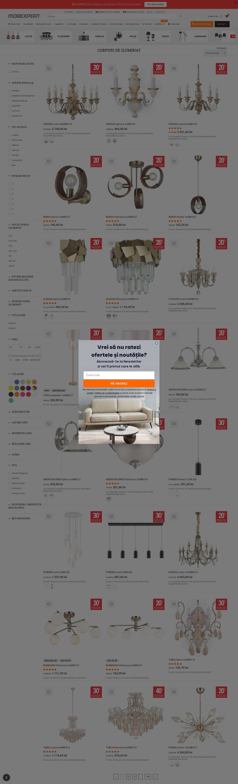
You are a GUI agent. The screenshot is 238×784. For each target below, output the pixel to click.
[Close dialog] (156, 343)
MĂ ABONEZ (119, 383)
